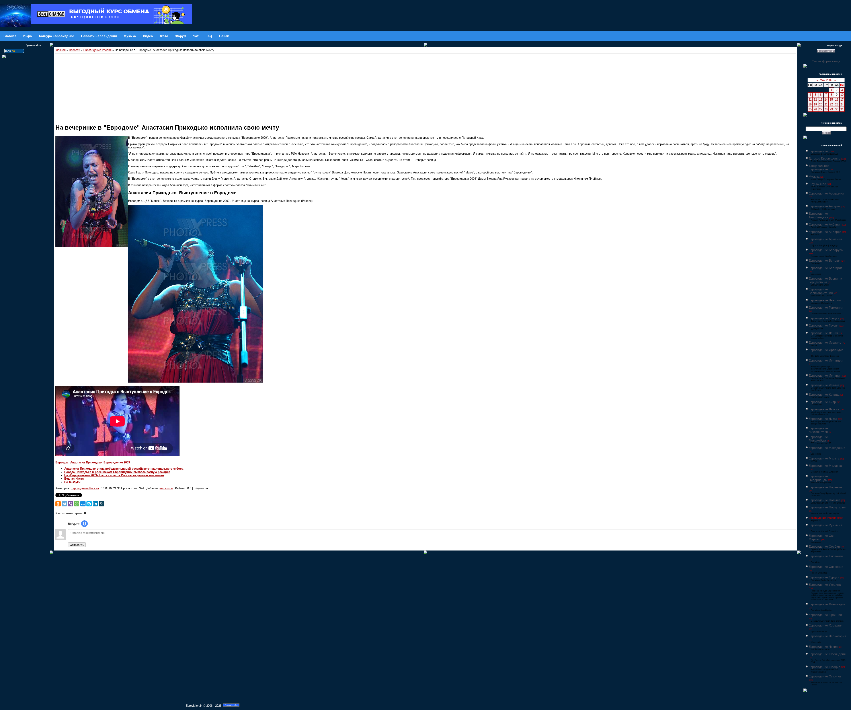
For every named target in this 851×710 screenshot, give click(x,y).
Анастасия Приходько (86, 462)
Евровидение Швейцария (827, 654)
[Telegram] (64, 503)
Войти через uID (826, 51)
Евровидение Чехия (823, 646)
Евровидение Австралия (826, 193)
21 (826, 104)
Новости (74, 50)
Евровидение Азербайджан (818, 215)
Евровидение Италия (824, 385)
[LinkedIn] (95, 503)
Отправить (77, 545)
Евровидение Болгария (826, 268)
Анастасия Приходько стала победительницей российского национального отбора (123, 468)
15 (831, 99)
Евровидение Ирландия (826, 350)
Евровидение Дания (823, 333)
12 (815, 99)
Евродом (61, 462)
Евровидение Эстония (825, 676)
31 (841, 109)
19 (815, 104)
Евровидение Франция (825, 615)
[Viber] (70, 503)
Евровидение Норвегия (826, 487)
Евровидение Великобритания (821, 291)
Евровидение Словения (826, 566)
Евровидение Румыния (825, 525)
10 (841, 94)
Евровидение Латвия (824, 409)
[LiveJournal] (101, 503)
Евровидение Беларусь (826, 250)
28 (826, 109)
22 (831, 104)
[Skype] (89, 503)
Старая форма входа (826, 61)
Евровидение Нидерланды (818, 478)
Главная (60, 50)
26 (815, 109)
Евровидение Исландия (826, 360)
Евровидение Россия (97, 50)
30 (836, 109)
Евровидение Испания (825, 375)
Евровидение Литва (823, 418)
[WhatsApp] (76, 503)
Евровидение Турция (824, 577)
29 (831, 109)
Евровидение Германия (826, 307)
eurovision (166, 488)
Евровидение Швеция (824, 667)
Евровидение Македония (827, 447)
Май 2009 (826, 80)
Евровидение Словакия (826, 556)
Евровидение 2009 (116, 462)
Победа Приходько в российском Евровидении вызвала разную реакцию (117, 472)
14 (826, 99)
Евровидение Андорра (825, 231)
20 (820, 104)
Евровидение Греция (824, 318)
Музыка (814, 176)
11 (810, 99)
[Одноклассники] (58, 503)
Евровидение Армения (825, 239)
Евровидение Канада (824, 394)
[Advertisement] (425, 87)
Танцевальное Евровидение (819, 167)
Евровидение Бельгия (825, 260)
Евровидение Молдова (825, 465)
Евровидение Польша (824, 500)
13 (820, 99)
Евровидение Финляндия (827, 604)
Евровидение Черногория (827, 636)
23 (836, 104)
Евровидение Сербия (824, 546)
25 (810, 109)
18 (810, 104)
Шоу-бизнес (817, 184)
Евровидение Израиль (825, 342)
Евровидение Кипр (822, 402)
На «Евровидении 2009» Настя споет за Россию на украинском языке (114, 475)
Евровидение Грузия (824, 325)
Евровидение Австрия (825, 206)
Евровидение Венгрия (825, 300)
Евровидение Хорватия (826, 625)
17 (841, 99)
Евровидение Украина (825, 584)
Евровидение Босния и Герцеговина (825, 280)
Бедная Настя (74, 478)
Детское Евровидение (824, 158)
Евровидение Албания (825, 224)
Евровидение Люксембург (818, 438)
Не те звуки (72, 482)
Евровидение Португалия (827, 507)
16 (836, 99)
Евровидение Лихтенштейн (818, 430)
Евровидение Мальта (824, 458)
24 (841, 104)
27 (820, 109)
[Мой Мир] (83, 503)
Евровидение (818, 151)
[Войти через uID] (84, 523)
